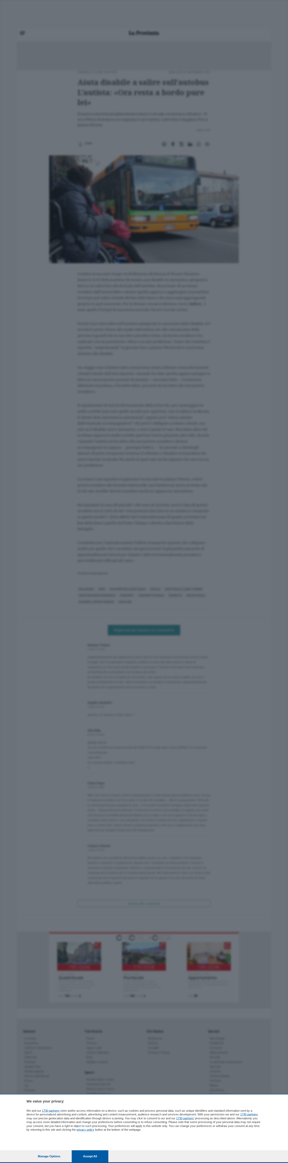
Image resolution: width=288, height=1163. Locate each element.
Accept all (90, 1156)
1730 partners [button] (51, 1110)
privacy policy (85, 1129)
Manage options (49, 1156)
